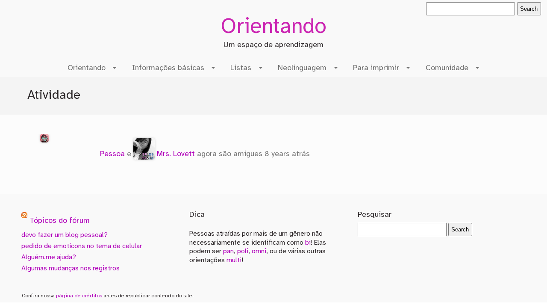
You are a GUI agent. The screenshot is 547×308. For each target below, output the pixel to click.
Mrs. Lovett (176, 154)
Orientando (273, 27)
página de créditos (79, 296)
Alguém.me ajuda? (48, 257)
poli (242, 251)
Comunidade (447, 68)
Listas (240, 68)
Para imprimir (376, 68)
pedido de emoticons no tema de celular (81, 246)
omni (259, 251)
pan (228, 251)
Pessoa (112, 154)
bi (308, 242)
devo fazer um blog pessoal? (64, 235)
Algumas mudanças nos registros (70, 268)
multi (233, 260)
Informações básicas (168, 68)
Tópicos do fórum (59, 221)
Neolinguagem (302, 68)
